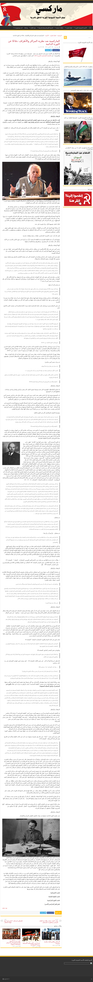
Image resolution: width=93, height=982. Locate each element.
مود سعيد (56, 46)
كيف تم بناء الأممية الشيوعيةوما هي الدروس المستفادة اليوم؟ (13, 942)
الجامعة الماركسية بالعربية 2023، (42, 55)
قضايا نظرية (69, 28)
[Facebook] (8, 979)
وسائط (26, 28)
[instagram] (3, 979)
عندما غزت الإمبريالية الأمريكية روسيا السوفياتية (31, 943)
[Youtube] (5, 979)
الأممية (47, 35)
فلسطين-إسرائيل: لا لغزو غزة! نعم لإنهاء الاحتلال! (13, 921)
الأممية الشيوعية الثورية (81, 28)
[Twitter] (7, 979)
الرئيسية (90, 28)
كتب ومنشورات (18, 28)
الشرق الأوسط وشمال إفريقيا (46, 28)
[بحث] (65, 37)
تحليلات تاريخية (59, 28)
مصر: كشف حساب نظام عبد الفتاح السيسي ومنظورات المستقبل (49, 921)
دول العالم (33, 28)
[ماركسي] (46, 14)
